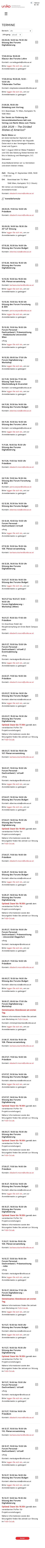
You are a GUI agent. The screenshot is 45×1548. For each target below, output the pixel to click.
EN (38, 5)
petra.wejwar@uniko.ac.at (20, 310)
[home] (13, 6)
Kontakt (22, 1538)
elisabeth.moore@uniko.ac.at (22, 193)
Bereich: (5, 30)
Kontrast (37, 3)
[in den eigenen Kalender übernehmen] (36, 42)
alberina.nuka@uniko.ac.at (20, 251)
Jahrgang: (6, 34)
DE (35, 5)
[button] (11, 199)
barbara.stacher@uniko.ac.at (22, 285)
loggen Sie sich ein (14, 66)
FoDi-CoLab (9, 739)
